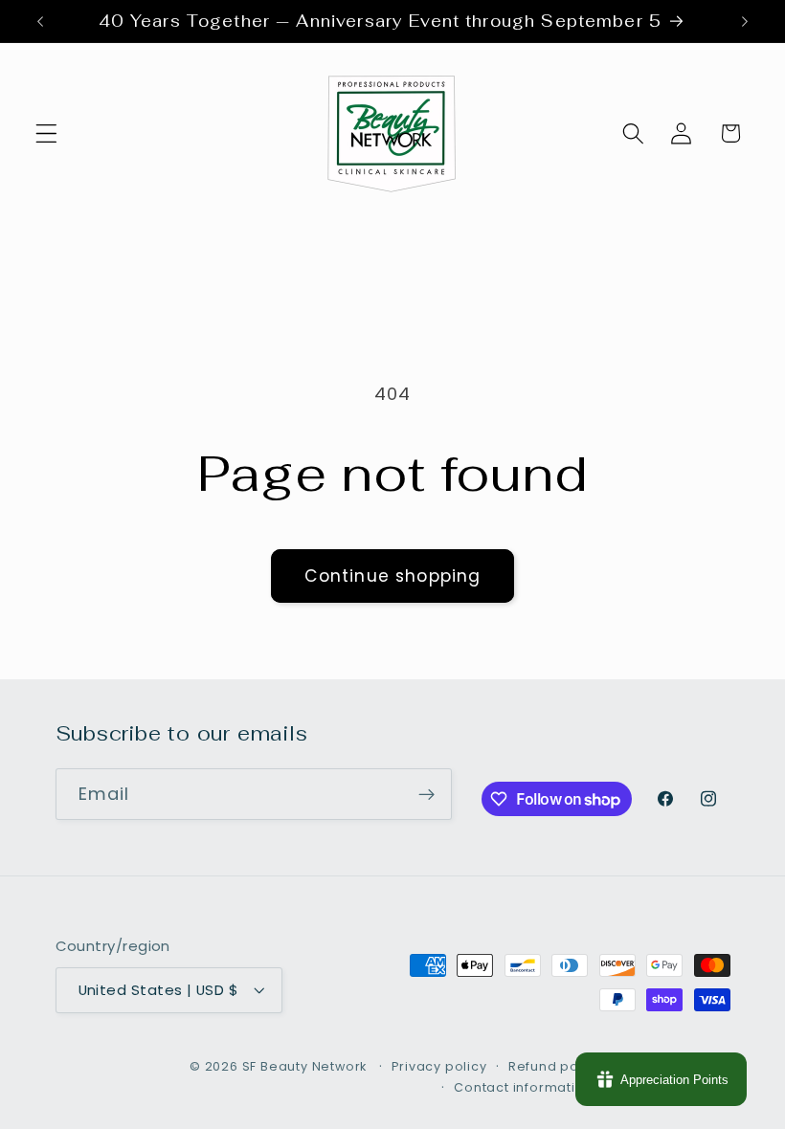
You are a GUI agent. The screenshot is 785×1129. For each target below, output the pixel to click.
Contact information (523, 1087)
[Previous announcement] (40, 21)
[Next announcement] (745, 21)
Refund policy (555, 1066)
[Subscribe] (426, 794)
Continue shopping (393, 575)
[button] (46, 133)
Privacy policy (439, 1066)
